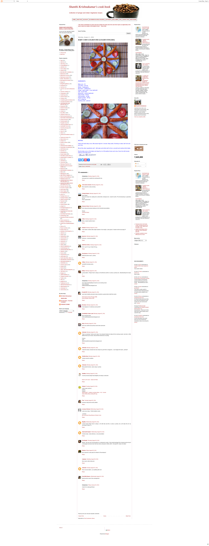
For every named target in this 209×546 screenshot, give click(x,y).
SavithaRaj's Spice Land (87, 313)
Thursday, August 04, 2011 (93, 440)
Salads (62, 234)
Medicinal (62, 168)
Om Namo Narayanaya (66, 296)
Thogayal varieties (64, 276)
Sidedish (62, 251)
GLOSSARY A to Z (64, 126)
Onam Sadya (63, 191)
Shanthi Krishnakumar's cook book (89, 6)
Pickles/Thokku (63, 204)
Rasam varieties (64, 228)
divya (83, 323)
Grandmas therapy (64, 127)
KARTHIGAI (63, 149)
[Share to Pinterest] (110, 164)
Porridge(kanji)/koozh (65, 207)
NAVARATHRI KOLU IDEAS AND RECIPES (66, 181)
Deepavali (62, 106)
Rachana (84, 305)
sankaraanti (63, 239)
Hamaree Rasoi (85, 206)
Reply (83, 180)
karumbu (62, 150)
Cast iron (62, 87)
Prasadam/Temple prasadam (66, 217)
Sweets (62, 268)
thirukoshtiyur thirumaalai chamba (141, 278)
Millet (61, 172)
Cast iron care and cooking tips (67, 88)
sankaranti (62, 241)
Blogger (107, 533)
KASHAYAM (63, 152)
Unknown (84, 332)
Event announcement (65, 116)
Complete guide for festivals (66, 100)
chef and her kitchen (87, 184)
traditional (62, 281)
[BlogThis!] (105, 164)
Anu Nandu (84, 440)
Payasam (62, 201)
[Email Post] (101, 164)
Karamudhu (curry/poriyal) (66, 147)
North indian (63, 189)
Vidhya (83, 262)
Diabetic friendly (64, 107)
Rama (140, 296)
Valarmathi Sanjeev (86, 431)
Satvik (61, 244)
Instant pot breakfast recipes (66, 134)
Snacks (83, 166)
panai (61, 194)
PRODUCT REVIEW (65, 221)
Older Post (128, 516)
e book (62, 111)
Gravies (62, 129)
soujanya (84, 459)
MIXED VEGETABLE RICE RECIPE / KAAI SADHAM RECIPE (141, 230)
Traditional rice (63, 283)
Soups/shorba (63, 254)
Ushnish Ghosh (85, 193)
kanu (61, 144)
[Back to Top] (208, 544)
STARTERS (87, 166)
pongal (62, 206)
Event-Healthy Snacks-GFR (88, 298)
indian (61, 132)
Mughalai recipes (64, 178)
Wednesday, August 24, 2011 (97, 476)
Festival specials (64, 119)
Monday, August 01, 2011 (93, 176)
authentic (62, 67)
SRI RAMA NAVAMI (64, 261)
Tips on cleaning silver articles (146, 64)
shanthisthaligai (64, 248)
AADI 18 (62, 62)
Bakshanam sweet (64, 77)
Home (104, 516)
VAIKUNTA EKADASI (65, 284)
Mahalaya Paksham (64, 164)
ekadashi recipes (64, 114)
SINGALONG (64, 298)
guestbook (136, 288)
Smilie (140, 271)
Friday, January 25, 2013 (93, 485)
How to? (62, 131)
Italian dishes (63, 139)
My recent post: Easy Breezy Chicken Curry (91, 415)
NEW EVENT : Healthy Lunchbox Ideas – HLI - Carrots (94, 392)
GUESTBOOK (139, 52)
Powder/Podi (63, 215)
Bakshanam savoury (65, 75)
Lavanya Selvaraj (86, 409)
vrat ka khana (63, 289)
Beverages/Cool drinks (65, 80)
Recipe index (63, 229)
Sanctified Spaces (86, 476)
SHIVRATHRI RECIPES (65, 249)
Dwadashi (62, 109)
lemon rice (136, 272)
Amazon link (63, 52)
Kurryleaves (85, 253)
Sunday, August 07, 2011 (92, 467)
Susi (140, 277)
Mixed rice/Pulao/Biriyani (66, 177)
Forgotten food (63, 122)
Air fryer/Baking (63, 65)
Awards (62, 70)
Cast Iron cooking (64, 91)
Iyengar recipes (64, 142)
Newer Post (81, 516)
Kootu (61, 159)
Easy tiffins (62, 112)
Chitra (83, 219)
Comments (138, 166)
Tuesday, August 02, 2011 (91, 386)
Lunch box (62, 162)
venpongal (62, 288)
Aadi (61, 60)
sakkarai (62, 233)
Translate (70, 312)
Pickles (62, 202)
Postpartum (63, 209)
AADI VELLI (63, 63)
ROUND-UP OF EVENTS (66, 231)
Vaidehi (140, 315)
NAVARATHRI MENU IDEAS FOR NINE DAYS (66, 184)
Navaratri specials (64, 186)
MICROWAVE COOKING (66, 170)
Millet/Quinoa (63, 173)
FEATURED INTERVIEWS (66, 117)
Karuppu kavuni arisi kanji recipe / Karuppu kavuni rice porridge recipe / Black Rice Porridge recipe (142, 225)
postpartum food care (139, 297)
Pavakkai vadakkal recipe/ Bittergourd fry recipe (141, 234)
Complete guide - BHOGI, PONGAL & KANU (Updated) (146, 41)
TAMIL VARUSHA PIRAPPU (66, 269)
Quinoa (62, 226)
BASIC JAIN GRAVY (65, 78)
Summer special (64, 264)
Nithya (83, 270)
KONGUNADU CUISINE (65, 157)
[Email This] (103, 164)
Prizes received (64, 220)
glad (140, 264)
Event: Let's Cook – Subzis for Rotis (90, 379)
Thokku (62, 278)
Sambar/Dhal (63, 236)
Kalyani (84, 386)
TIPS (61, 279)
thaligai (62, 273)
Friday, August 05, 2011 (91, 450)
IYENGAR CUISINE (65, 304)
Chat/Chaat (63, 95)
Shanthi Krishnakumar (141, 106)
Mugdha (84, 421)
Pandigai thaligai (64, 197)
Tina (83, 400)
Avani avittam (63, 68)
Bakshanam (63, 73)
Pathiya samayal (64, 199)
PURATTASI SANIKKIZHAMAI (67, 223)
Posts (137, 163)
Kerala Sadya (63, 154)
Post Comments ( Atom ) (89, 518)
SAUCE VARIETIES (64, 246)
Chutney (62, 98)
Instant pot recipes (64, 137)
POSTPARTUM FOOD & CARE (145, 28)
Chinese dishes (64, 96)
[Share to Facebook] (108, 164)
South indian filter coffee (65, 258)
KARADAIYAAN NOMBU (66, 145)
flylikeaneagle (142, 305)
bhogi (61, 82)
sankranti (62, 243)
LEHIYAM (62, 160)
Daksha (84, 450)
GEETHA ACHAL (86, 244)
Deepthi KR (84, 292)
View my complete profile (139, 116)
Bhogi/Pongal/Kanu (64, 83)
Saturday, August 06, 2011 (92, 459)
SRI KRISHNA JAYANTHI (66, 259)
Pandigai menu (63, 196)
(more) (135, 283)
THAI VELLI (63, 271)
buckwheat (62, 85)
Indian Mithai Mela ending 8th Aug (89, 393)
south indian (63, 256)
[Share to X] (107, 164)
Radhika (84, 373)
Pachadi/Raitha (64, 192)
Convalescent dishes (65, 101)
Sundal (62, 266)
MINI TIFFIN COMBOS (65, 175)
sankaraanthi (63, 238)
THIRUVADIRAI (64, 274)
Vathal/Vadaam (63, 286)
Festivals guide (63, 121)
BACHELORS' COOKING (66, 72)
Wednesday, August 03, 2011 (97, 409)
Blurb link (62, 54)
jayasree (84, 236)
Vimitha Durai (85, 356)
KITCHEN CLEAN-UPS (65, 155)
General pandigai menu (65, 124)
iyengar (62, 140)
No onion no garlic (64, 187)
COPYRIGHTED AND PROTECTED (65, 104)
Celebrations (63, 93)
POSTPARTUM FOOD (65, 214)
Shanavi (84, 227)
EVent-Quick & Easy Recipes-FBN (89, 296)
